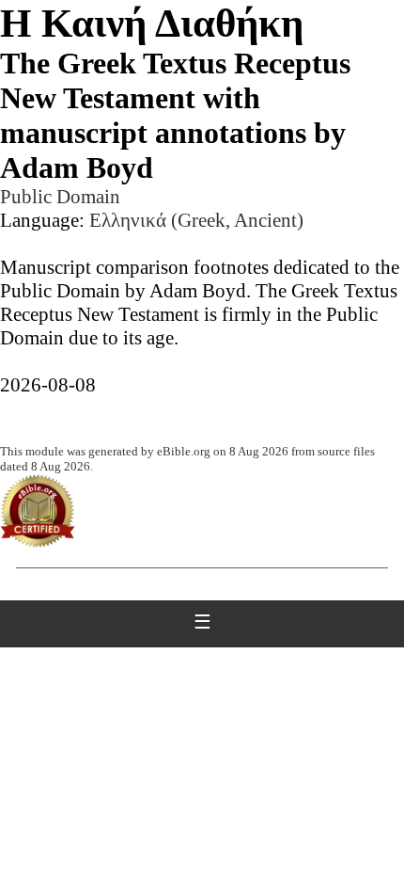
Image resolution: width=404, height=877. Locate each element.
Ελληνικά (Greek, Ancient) (196, 220)
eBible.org (183, 451)
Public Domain (60, 196)
